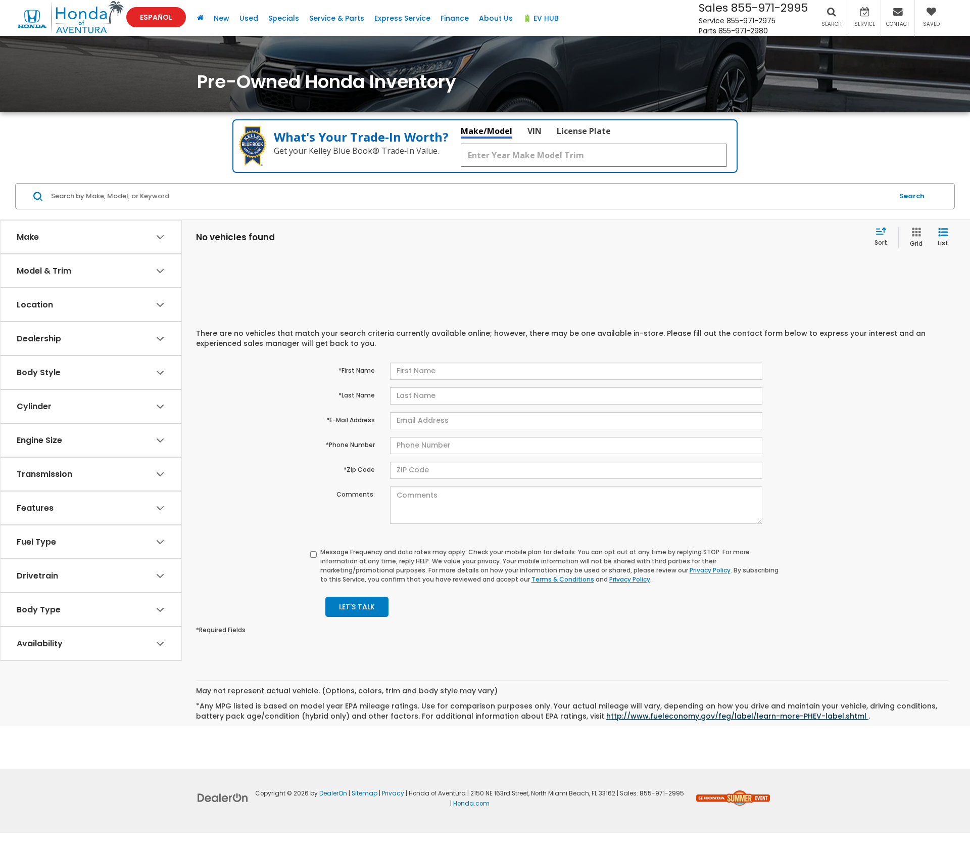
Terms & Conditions (562, 579)
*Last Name (356, 395)
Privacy (393, 793)
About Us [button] (496, 18)
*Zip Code (359, 469)
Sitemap (364, 793)
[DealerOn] (223, 797)
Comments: (355, 494)
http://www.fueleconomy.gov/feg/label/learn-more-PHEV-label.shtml (737, 716)
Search (912, 196)
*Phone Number (350, 444)
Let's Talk (357, 607)
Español (156, 17)
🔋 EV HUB (541, 18)
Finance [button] (455, 18)
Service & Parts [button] (336, 18)
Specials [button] (283, 18)
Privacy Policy (710, 570)
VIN (534, 131)
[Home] (200, 18)
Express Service (402, 18)
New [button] (221, 18)
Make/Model (486, 131)
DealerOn (333, 793)
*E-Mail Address (350, 420)
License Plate (584, 131)
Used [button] (248, 18)
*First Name (356, 370)
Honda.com (471, 804)
